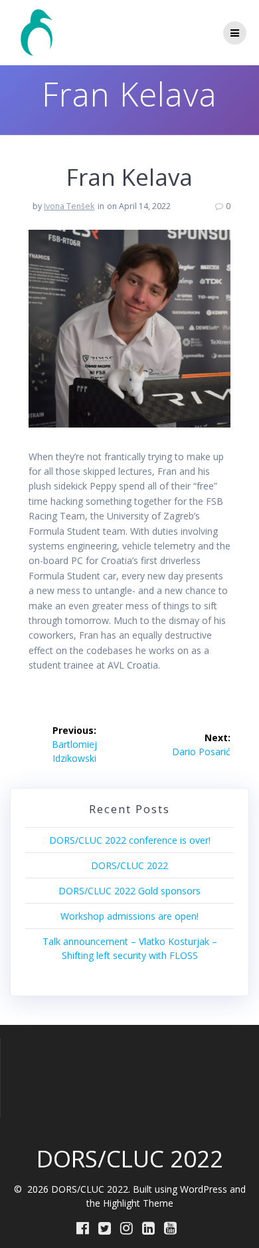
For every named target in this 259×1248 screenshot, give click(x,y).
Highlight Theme (138, 1203)
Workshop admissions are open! (129, 916)
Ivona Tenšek (69, 206)
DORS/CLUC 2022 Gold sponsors (129, 890)
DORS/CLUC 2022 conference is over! (130, 840)
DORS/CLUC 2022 (129, 865)
